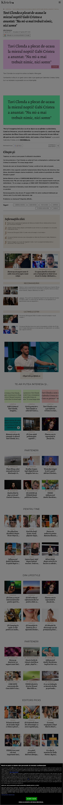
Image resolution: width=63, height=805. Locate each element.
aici (28, 778)
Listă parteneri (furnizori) (7, 794)
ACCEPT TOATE (31, 798)
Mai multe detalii (14, 772)
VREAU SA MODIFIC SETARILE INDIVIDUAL (31, 802)
